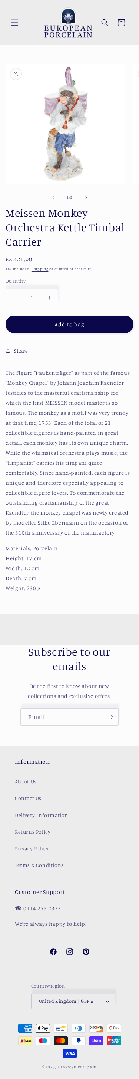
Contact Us (28, 798)
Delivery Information (41, 815)
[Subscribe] (110, 717)
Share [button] (21, 350)
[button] (15, 22)
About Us (26, 781)
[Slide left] (53, 197)
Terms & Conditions (39, 865)
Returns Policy (32, 831)
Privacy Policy (32, 848)
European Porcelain (77, 1066)
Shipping (40, 268)
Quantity (16, 281)
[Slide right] (86, 197)
